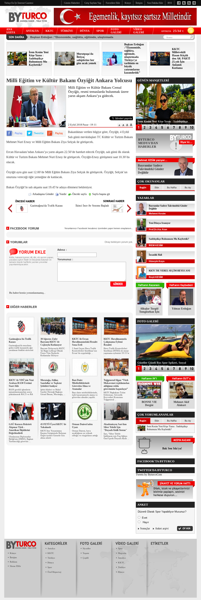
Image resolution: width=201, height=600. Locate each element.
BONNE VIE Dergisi (149, 404)
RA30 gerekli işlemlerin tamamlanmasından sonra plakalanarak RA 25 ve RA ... (21, 393)
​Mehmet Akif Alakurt (181, 404)
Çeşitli (86, 558)
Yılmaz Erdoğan (181, 308)
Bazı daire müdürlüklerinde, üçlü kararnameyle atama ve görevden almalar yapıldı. (85, 394)
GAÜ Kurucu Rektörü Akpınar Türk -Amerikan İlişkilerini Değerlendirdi (20, 428)
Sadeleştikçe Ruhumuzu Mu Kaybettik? (169, 239)
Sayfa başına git (100, 194)
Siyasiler (87, 548)
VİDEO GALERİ (138, 31)
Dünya (51, 562)
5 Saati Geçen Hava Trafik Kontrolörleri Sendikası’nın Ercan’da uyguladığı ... (84, 350)
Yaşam (86, 553)
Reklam (13, 562)
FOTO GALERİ (116, 31)
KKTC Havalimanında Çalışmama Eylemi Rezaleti (115, 342)
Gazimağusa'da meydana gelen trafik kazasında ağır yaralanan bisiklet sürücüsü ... (21, 349)
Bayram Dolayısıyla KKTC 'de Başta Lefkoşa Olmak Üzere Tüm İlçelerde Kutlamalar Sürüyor (52, 352)
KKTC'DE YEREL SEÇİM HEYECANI (169, 270)
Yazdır (63, 194)
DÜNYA (85, 30)
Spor (50, 567)
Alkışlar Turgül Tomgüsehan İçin (149, 310)
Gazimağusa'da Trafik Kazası (46, 205)
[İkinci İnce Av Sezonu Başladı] (117, 213)
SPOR (100, 30)
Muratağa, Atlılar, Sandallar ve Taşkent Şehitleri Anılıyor (51, 383)
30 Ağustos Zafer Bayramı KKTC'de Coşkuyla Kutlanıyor (51, 342)
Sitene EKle (15, 566)
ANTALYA (32, 30)
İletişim (13, 557)
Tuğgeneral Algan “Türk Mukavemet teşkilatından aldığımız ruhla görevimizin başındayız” (116, 384)
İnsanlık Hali (155, 254)
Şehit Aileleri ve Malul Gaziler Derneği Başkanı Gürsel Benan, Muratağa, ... (52, 391)
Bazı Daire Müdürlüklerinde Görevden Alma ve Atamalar (81, 384)
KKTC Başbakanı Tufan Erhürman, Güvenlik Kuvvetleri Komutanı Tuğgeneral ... (114, 396)
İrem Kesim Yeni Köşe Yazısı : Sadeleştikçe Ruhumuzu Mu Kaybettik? (167, 428)
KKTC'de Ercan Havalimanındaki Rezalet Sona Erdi (84, 342)
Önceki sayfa (79, 194)
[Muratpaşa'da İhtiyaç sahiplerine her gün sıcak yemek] (65, 64)
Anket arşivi (162, 528)
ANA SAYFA (10, 31)
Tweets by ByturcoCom (149, 474)
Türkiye (51, 558)
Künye (13, 553)
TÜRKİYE (66, 30)
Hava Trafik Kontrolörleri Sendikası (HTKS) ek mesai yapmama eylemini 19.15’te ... (116, 352)
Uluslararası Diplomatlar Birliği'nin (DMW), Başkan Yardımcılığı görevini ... (21, 438)
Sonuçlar (145, 528)
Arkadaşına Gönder (43, 194)
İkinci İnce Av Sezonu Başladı (92, 205)
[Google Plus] (56, 135)
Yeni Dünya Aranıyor (159, 223)
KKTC (50, 30)
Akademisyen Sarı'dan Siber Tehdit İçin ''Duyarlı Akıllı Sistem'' (115, 427)
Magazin (122, 553)
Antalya (51, 548)
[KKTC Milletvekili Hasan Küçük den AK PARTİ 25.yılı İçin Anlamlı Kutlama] (160, 64)
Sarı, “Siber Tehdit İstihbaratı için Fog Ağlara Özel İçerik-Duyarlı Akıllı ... (116, 436)
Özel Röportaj (54, 572)
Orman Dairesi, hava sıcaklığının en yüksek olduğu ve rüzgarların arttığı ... (85, 434)
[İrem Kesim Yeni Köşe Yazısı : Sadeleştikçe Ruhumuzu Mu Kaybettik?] (17, 64)
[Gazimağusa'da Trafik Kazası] (22, 213)
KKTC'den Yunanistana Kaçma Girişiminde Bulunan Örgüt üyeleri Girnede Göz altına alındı (53, 434)
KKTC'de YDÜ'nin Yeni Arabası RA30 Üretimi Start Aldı (21, 383)
